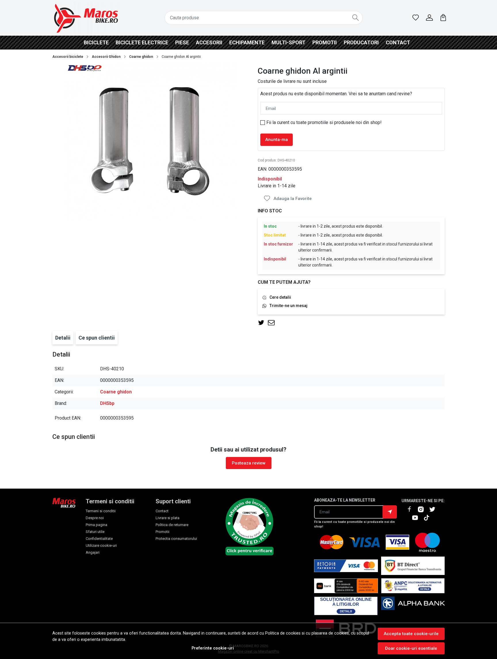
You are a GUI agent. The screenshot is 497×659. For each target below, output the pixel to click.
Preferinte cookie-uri (213, 648)
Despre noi (95, 518)
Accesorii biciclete (67, 57)
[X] (434, 509)
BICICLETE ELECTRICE (142, 42)
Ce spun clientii (97, 338)
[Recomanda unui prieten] (273, 322)
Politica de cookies (283, 633)
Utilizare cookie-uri (101, 545)
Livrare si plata (167, 518)
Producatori (361, 42)
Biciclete (96, 42)
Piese (182, 42)
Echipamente (247, 42)
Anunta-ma (276, 139)
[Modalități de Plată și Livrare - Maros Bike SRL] (413, 606)
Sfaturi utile (95, 532)
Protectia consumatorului (176, 538)
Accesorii (209, 42)
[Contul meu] (429, 18)
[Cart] (443, 18)
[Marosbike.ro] (86, 18)
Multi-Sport (288, 42)
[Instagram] (423, 509)
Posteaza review (248, 463)
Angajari (93, 552)
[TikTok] (429, 517)
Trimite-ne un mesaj (288, 305)
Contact (398, 42)
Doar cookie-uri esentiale (411, 648)
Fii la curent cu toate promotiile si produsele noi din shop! (324, 122)
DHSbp (107, 403)
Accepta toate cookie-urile (411, 633)
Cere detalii (280, 297)
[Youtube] (417, 517)
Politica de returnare (172, 525)
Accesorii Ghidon (106, 57)
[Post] (263, 322)
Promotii (324, 42)
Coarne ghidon (141, 57)
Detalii (62, 338)
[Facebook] (411, 509)
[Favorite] (415, 18)
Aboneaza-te (390, 512)
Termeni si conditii (101, 511)
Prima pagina (96, 525)
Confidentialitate (99, 538)
